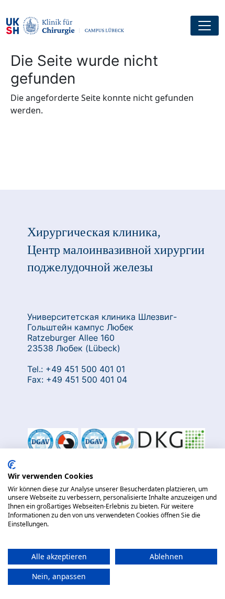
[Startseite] (69, 26)
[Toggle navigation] (204, 26)
